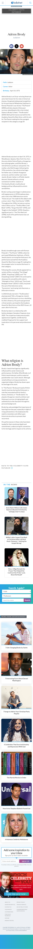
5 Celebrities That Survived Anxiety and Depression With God (16, 745)
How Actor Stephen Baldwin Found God (16, 808)
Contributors (9, 911)
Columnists (8, 909)
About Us (7, 901)
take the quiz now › (16, 893)
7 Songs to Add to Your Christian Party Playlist (16, 712)
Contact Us (8, 906)
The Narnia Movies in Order (16, 777)
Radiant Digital (9, 920)
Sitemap (7, 917)
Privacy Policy (21, 901)
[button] (30, 2)
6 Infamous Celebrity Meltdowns (16, 839)
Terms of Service (21, 904)
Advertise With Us (10, 904)
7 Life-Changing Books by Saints (16, 647)
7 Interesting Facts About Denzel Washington (16, 679)
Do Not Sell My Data (22, 906)
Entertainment (16, 6)
